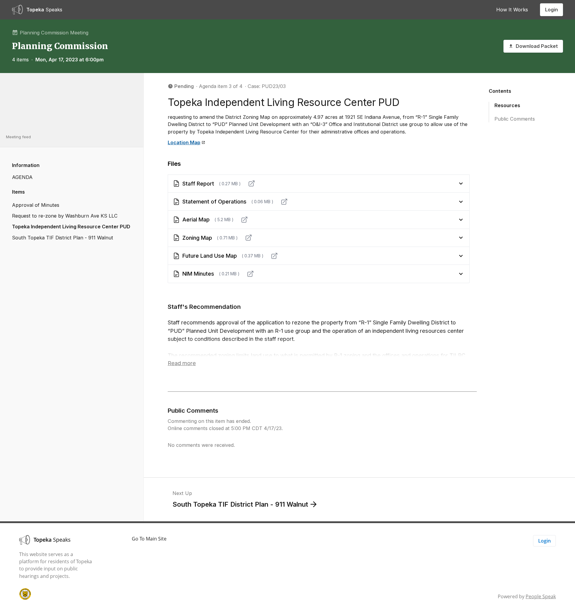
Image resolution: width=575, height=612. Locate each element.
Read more (182, 363)
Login (551, 10)
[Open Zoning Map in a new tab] (248, 237)
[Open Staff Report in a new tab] (251, 183)
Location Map (184, 142)
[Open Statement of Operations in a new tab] (284, 201)
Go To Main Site (149, 538)
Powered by (527, 596)
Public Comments (514, 119)
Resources (507, 105)
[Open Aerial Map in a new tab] (244, 219)
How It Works (512, 10)
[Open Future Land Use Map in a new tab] (274, 255)
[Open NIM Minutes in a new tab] (250, 273)
